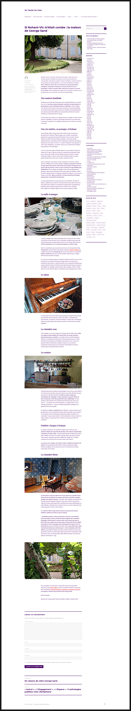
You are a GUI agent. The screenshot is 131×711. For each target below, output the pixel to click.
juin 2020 (89, 82)
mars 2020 (89, 85)
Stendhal (88, 234)
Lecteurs (95, 215)
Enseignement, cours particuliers (94, 154)
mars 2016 (89, 138)
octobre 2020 (90, 78)
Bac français (94, 203)
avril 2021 (89, 74)
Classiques (88, 208)
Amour (87, 201)
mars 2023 (89, 60)
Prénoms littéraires (91, 174)
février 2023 (90, 61)
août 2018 (89, 104)
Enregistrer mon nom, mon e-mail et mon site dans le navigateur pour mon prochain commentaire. (48, 662)
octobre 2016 (90, 128)
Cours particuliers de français (89, 16)
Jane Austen (89, 215)
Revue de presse (37, 16)
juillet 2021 (89, 71)
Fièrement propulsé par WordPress (41, 704)
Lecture (100, 215)
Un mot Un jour (90, 178)
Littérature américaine (91, 220)
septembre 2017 (90, 114)
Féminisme (88, 213)
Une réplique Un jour (91, 191)
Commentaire (29, 621)
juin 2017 (89, 117)
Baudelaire (88, 206)
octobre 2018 (90, 101)
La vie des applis (60, 16)
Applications (28, 16)
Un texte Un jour (90, 182)
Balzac (99, 203)
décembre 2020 (90, 77)
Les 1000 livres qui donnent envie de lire (96, 164)
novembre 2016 (90, 127)
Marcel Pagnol (94, 227)
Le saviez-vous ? (90, 162)
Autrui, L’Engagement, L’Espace (94, 149)
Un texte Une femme (29, 84)
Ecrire (98, 208)
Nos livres (89, 169)
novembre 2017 (90, 111)
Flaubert (94, 210)
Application (93, 201)
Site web (27, 655)
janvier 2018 (89, 110)
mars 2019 (89, 98)
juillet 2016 (89, 132)
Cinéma (104, 206)
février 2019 (89, 100)
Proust (103, 229)
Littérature (96, 217)
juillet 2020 (89, 81)
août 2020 (89, 80)
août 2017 (89, 115)
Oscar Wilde (94, 229)
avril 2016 (89, 137)
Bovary (99, 206)
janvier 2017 (89, 124)
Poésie (99, 229)
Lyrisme (88, 227)
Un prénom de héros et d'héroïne (94, 179)
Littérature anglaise (90, 222)
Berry (26, 86)
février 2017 (89, 122)
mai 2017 (89, 118)
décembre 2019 (90, 90)
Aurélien (88, 203)
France (33, 86)
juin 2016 (89, 134)
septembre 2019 (90, 94)
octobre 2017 (90, 112)
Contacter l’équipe (49, 16)
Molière (88, 229)
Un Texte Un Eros (91, 181)
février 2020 (90, 87)
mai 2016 (89, 135)
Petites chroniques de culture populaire (96, 38)
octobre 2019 (90, 92)
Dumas (94, 208)
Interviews (89, 155)
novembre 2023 (90, 58)
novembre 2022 (90, 62)
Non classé (89, 168)
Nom (26, 642)
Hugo (101, 213)
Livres (75, 16)
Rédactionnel (90, 175)
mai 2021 (89, 72)
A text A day (89, 148)
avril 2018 (89, 107)
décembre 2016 (90, 125)
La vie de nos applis (91, 159)
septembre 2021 (90, 70)
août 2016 (89, 131)
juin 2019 (89, 95)
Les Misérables (89, 217)
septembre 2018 (90, 102)
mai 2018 (89, 105)
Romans (93, 232)
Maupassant (101, 227)
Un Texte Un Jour (33, 10)
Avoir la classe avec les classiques (94, 151)
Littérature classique (100, 222)
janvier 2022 (90, 65)
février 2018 (89, 108)
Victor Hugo (89, 236)
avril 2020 (89, 84)
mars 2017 (89, 121)
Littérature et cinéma (92, 167)
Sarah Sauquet (28, 80)
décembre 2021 (90, 67)
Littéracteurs (90, 165)
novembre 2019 (90, 91)
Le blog (88, 161)
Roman (88, 232)
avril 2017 (89, 120)
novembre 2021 (90, 68)
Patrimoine (32, 90)
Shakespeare (99, 232)
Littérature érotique (101, 225)
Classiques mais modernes (93, 152)
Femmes (29, 86)
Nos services (90, 171)
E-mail (27, 648)
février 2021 (89, 75)
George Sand (28, 87)
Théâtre (93, 234)
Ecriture (102, 208)
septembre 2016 (90, 130)
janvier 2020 (90, 88)
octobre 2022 (90, 64)
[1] (55, 535)
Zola (94, 236)
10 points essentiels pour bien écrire (95, 43)
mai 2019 (89, 97)
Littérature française (90, 225)
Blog (69, 16)
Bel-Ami (94, 206)
